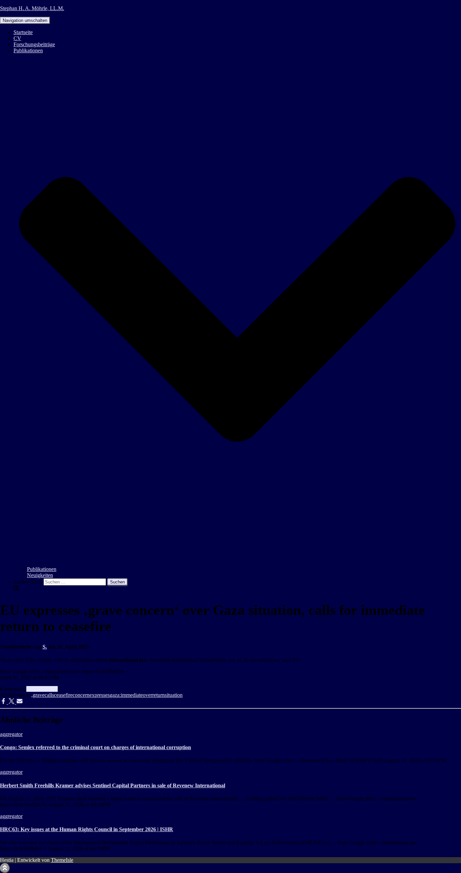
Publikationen (41, 569)
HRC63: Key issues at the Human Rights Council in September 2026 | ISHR (86, 829)
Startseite (23, 32)
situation (174, 695)
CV (17, 38)
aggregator (37, 689)
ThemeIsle (62, 860)
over (147, 695)
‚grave (38, 695)
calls (49, 695)
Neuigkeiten (40, 575)
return (158, 695)
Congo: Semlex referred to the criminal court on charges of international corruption (95, 747)
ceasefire (63, 695)
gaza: (115, 695)
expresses (99, 695)
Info (53, 689)
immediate (132, 695)
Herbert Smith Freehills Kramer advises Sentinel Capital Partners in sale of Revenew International (112, 785)
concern (81, 695)
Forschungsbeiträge (34, 44)
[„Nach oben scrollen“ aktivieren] (5, 868)
